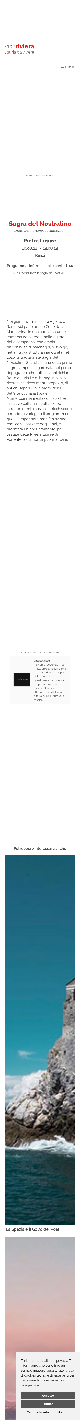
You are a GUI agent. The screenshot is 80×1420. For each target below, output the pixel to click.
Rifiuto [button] (48, 1404)
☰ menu (68, 66)
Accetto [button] (48, 1395)
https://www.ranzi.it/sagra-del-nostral (38, 273)
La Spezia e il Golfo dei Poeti (33, 1229)
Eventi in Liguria (45, 176)
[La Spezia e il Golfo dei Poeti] (40, 1040)
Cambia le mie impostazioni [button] (48, 1412)
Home (29, 176)
